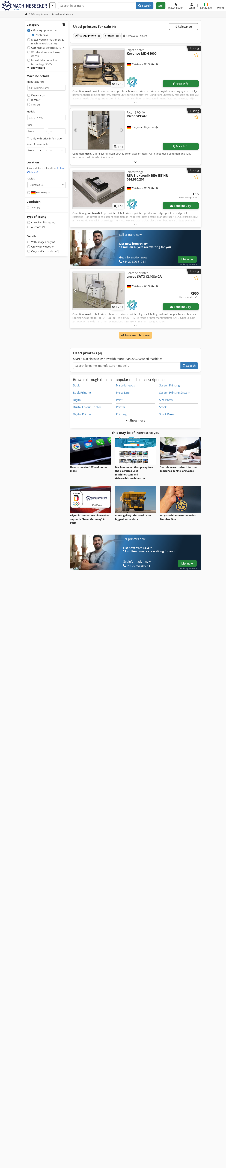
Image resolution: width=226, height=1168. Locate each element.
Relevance (184, 27)
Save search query (137, 335)
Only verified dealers (45, 251)
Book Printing (82, 393)
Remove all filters (136, 36)
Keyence (37, 95)
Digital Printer (82, 414)
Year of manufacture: (39, 144)
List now (187, 259)
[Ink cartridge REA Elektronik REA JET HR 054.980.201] (98, 189)
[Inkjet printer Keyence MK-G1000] (98, 67)
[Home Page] (26, 14)
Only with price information (47, 138)
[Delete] (98, 36)
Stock (162, 407)
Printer (120, 407)
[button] (220, 5)
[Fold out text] (135, 102)
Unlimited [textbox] (36, 185)
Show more (137, 420)
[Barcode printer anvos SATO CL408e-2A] (98, 290)
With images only (43, 242)
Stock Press (167, 414)
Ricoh (36, 100)
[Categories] (52, 5)
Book (76, 385)
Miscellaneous (125, 385)
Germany (42, 192)
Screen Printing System (174, 393)
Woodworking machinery (46, 54)
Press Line (123, 393)
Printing (121, 414)
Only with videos (42, 246)
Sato (35, 104)
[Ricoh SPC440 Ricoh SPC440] (98, 130)
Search (146, 6)
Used (35, 207)
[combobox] (46, 185)
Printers (41, 35)
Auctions (38, 227)
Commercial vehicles (47, 47)
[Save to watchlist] (196, 54)
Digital (77, 400)
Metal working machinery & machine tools (47, 41)
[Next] (121, 67)
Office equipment (43, 30)
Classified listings (43, 222)
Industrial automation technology (44, 62)
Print (119, 400)
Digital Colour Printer (87, 407)
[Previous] (75, 67)
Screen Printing (169, 385)
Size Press (166, 400)
